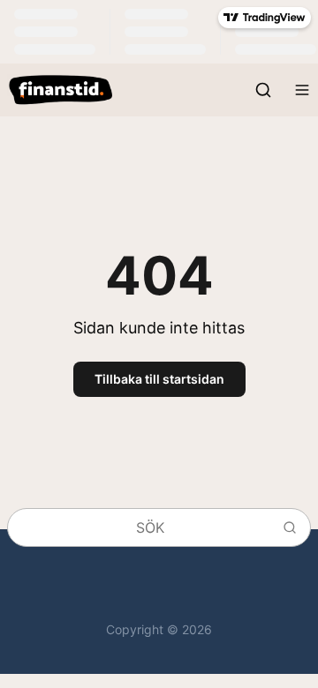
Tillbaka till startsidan (159, 378)
